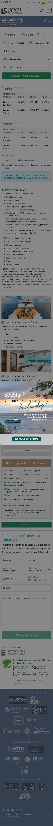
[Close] (50, 384)
